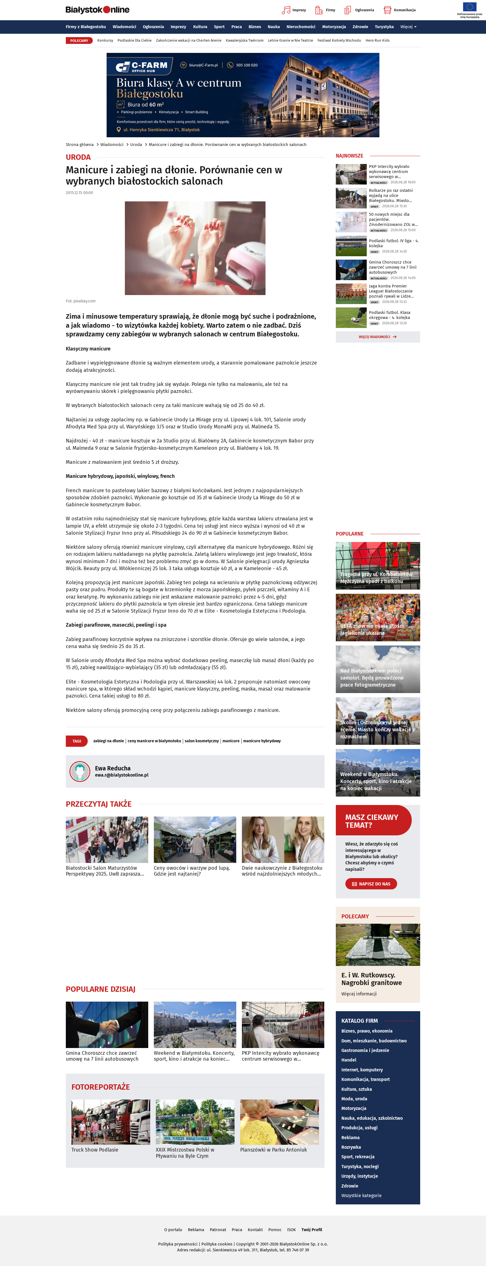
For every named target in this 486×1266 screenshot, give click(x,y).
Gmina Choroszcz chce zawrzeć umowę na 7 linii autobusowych (102, 1056)
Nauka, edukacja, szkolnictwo (372, 1118)
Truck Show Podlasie (94, 1150)
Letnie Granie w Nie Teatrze (290, 40)
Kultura (200, 26)
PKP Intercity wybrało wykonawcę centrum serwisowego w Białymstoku (281, 1056)
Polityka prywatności (177, 1244)
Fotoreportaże (100, 1086)
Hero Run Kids (378, 40)
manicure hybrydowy (262, 741)
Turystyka (384, 26)
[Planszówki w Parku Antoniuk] (279, 1122)
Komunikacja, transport (365, 1079)
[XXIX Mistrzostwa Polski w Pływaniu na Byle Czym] (195, 1122)
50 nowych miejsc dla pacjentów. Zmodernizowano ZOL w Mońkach (392, 219)
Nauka (274, 26)
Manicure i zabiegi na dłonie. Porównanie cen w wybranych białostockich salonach (228, 144)
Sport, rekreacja (358, 1156)
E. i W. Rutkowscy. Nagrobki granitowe (371, 979)
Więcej (406, 26)
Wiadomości (124, 26)
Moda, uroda (354, 1098)
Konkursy (105, 40)
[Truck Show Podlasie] (110, 1122)
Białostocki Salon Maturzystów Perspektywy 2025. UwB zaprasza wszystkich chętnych (103, 871)
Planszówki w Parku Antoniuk (273, 1150)
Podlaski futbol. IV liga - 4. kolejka (394, 243)
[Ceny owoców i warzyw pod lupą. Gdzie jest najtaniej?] (195, 840)
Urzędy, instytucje (359, 1176)
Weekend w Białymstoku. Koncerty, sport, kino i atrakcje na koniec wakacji (194, 1056)
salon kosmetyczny (202, 741)
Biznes (255, 26)
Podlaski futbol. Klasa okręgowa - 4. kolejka (389, 315)
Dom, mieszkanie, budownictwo (374, 1041)
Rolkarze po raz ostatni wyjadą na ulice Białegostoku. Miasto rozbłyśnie (391, 195)
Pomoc (275, 1229)
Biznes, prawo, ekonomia (367, 1031)
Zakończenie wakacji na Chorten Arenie (188, 40)
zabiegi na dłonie (108, 741)
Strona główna (80, 144)
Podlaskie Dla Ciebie (135, 40)
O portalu (173, 1229)
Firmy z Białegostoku (86, 26)
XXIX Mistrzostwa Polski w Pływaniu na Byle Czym (185, 1153)
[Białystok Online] (97, 10)
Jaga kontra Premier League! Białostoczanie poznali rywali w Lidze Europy (391, 291)
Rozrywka (351, 1147)
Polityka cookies (216, 1244)
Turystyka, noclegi (360, 1166)
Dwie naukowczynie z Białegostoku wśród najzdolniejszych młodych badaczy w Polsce (282, 871)
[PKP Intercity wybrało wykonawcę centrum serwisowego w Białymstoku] (283, 1025)
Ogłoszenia (364, 10)
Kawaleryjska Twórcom (245, 40)
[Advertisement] (195, 931)
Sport (219, 26)
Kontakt (255, 1229)
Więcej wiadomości (374, 337)
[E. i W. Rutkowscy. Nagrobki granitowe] (378, 945)
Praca (236, 26)
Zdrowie (360, 26)
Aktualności (379, 182)
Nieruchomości (301, 26)
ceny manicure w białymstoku (154, 741)
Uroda (136, 144)
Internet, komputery (362, 1069)
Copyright (245, 1244)
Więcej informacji (359, 994)
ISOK (291, 1229)
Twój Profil (312, 1229)
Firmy (330, 10)
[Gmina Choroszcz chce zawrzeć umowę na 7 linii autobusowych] (107, 1025)
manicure (231, 741)
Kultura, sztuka (356, 1089)
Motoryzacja (334, 26)
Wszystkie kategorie (361, 1195)
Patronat (218, 1229)
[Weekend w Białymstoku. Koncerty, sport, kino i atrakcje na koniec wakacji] (195, 1025)
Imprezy (299, 10)
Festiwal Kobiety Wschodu (339, 40)
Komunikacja (405, 10)
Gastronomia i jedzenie (365, 1050)
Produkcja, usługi (359, 1127)
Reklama (350, 1137)
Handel (348, 1060)
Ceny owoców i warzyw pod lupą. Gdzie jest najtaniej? (192, 871)
